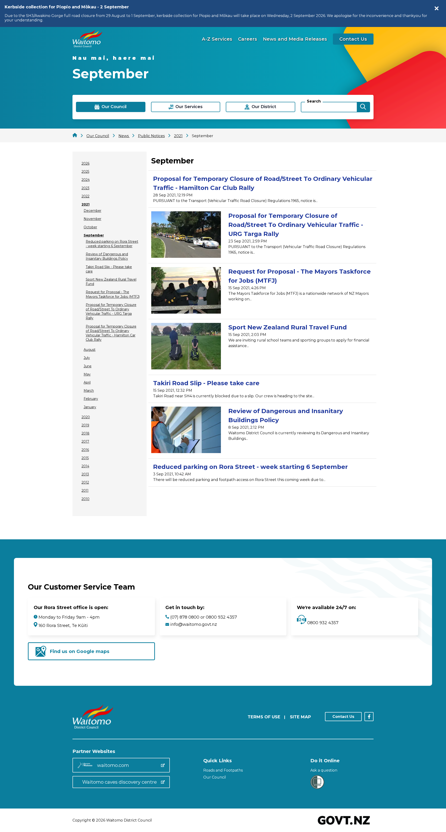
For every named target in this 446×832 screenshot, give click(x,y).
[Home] (87, 46)
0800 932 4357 (322, 622)
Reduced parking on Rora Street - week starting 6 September (112, 243)
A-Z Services (217, 39)
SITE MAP (300, 716)
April (87, 382)
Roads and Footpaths (223, 770)
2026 (85, 163)
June (88, 366)
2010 (85, 499)
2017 (85, 441)
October (90, 227)
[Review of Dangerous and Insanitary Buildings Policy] (186, 431)
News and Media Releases (295, 39)
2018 (85, 433)
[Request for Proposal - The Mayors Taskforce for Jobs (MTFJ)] (186, 291)
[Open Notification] (436, 8)
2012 (85, 482)
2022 (85, 196)
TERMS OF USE (264, 716)
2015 (85, 458)
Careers (247, 39)
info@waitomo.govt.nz (193, 624)
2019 (85, 425)
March (89, 390)
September (94, 235)
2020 (86, 417)
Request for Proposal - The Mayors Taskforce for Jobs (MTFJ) (113, 294)
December (92, 211)
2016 (85, 450)
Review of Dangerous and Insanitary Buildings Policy (107, 256)
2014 (85, 466)
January (90, 407)
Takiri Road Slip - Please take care (206, 383)
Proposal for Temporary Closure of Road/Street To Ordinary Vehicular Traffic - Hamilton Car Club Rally (111, 333)
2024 (86, 180)
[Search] (363, 107)
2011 (85, 490)
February (91, 399)
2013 (85, 474)
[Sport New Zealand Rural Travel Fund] (186, 347)
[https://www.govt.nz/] (344, 825)
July (87, 358)
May (87, 374)
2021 (85, 204)
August (89, 350)
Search (314, 101)
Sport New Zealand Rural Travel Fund (287, 327)
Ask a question (323, 770)
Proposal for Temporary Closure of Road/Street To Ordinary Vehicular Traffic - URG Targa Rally (111, 311)
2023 (85, 188)
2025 (85, 171)
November (92, 219)
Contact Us (353, 39)
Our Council (214, 777)
